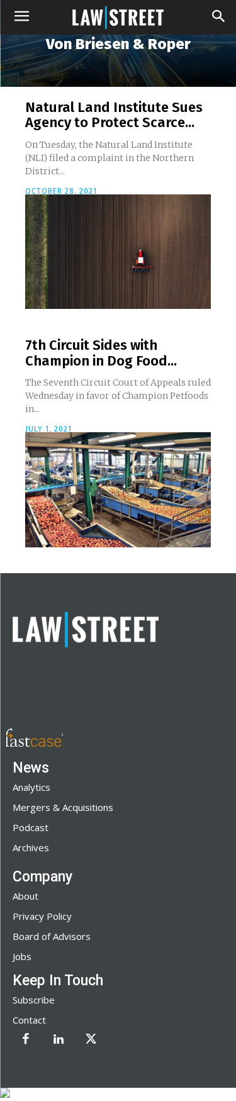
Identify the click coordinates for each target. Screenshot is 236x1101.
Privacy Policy (42, 916)
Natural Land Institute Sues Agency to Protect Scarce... (114, 115)
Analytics (31, 787)
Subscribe (34, 999)
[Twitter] (91, 1040)
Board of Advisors (52, 936)
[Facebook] (26, 1040)
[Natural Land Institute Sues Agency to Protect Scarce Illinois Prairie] (118, 252)
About (25, 896)
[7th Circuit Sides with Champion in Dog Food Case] (118, 489)
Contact (29, 1020)
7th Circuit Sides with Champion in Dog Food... (101, 353)
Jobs (22, 956)
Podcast (30, 827)
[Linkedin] (58, 1040)
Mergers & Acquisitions (63, 807)
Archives (31, 847)
